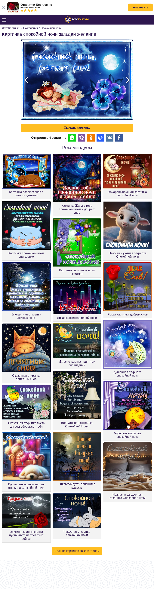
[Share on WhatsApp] (72, 138)
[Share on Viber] (81, 138)
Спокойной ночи (51, 28)
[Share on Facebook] (119, 138)
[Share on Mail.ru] (100, 138)
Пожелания (30, 28)
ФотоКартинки (11, 28)
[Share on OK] (91, 138)
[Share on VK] (109, 138)
